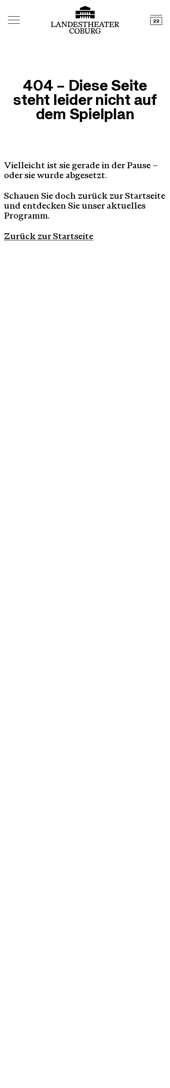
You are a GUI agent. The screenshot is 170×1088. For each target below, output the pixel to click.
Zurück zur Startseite (48, 237)
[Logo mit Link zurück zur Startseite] (85, 20)
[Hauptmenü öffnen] (14, 20)
